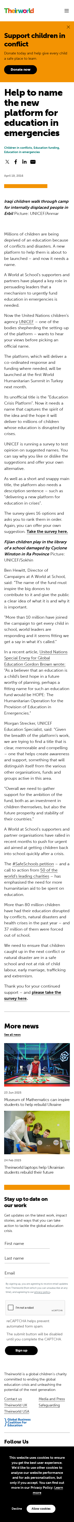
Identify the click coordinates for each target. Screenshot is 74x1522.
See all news (12, 1034)
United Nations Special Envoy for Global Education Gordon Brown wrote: (35, 658)
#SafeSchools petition (33, 863)
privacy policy (42, 1291)
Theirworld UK (15, 1405)
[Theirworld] (19, 10)
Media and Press (52, 1399)
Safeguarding (49, 1405)
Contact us (13, 1399)
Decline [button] (17, 1508)
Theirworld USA (16, 1411)
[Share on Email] (33, 162)
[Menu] (66, 10)
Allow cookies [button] (41, 1508)
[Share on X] (7, 162)
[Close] (68, 27)
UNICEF (26, 321)
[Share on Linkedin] (24, 162)
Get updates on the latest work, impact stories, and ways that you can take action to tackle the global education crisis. (35, 1223)
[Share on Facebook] (15, 162)
